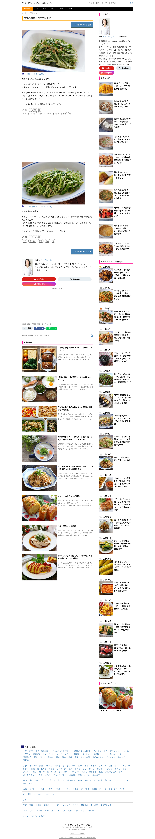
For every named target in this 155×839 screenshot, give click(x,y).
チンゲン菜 (61, 769)
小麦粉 (94, 789)
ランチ (43, 757)
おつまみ (125, 751)
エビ (57, 811)
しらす (32, 811)
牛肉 (25, 780)
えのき (47, 775)
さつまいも (71, 766)
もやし (117, 769)
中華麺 (75, 789)
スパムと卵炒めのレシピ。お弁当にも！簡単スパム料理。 (122, 606)
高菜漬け (84, 805)
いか (47, 811)
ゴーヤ (42, 772)
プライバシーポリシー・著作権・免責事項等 (77, 838)
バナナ (26, 816)
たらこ (83, 811)
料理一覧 (27, 9)
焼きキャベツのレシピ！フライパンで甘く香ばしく (122, 175)
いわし (40, 811)
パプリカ (108, 766)
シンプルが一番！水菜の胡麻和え (38, 207)
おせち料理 (85, 757)
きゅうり (49, 766)
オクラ (121, 772)
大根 (41, 766)
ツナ (76, 811)
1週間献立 (27, 757)
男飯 (70, 757)
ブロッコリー (64, 772)
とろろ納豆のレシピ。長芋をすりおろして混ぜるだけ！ (122, 139)
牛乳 (29, 794)
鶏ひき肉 (108, 780)
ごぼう (109, 769)
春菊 (70, 769)
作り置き (97, 751)
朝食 (36, 757)
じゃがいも (59, 766)
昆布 (64, 811)
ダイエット (110, 757)
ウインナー (27, 783)
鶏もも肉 (71, 780)
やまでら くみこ (47, 260)
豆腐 (31, 805)
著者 (70, 9)
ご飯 (25, 789)
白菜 (33, 769)
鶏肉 (37, 780)
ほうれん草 (41, 769)
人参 (25, 766)
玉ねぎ (93, 766)
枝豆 (101, 772)
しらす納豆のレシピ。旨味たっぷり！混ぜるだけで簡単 (122, 103)
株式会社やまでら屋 (84, 827)
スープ (59, 754)
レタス (26, 769)
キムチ (75, 805)
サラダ (120, 754)
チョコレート (28, 800)
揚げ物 (112, 754)
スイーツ (61, 9)
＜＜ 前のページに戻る (82, 25)
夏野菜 (26, 760)
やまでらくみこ (109, 37)
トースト (41, 789)
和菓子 (76, 754)
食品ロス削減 (97, 757)
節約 (105, 751)
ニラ (35, 772)
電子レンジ (114, 751)
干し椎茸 (94, 805)
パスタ (58, 789)
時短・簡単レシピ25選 (67, 526)
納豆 (25, 805)
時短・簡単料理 (42, 751)
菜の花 (77, 769)
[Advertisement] (57, 138)
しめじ (39, 775)
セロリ (91, 769)
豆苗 (124, 769)
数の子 (91, 811)
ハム (116, 780)
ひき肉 (88, 780)
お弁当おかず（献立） (60, 751)
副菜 (44, 9)
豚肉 (31, 780)
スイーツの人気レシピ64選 (69, 496)
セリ (84, 769)
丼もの (104, 754)
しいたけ (56, 775)
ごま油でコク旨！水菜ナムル (36, 74)
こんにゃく (65, 805)
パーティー (86, 754)
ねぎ (86, 766)
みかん (34, 816)
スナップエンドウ (89, 772)
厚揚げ (46, 805)
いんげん (75, 772)
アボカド (26, 772)
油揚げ (38, 805)
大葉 (80, 775)
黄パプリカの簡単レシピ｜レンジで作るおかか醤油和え (122, 86)
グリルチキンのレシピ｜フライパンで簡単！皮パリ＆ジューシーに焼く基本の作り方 (122, 504)
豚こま (44, 780)
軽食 (58, 757)
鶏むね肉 (61, 780)
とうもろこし (28, 775)
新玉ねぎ (96, 775)
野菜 (76, 757)
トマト (117, 766)
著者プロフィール (77, 834)
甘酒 (87, 789)
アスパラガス (110, 772)
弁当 (52, 9)
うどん (50, 789)
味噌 (122, 789)
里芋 (80, 766)
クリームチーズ (51, 794)
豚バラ (52, 780)
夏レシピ (121, 757)
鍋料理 (96, 754)
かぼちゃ (100, 769)
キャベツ (126, 766)
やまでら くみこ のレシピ (37, 2)
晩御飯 (51, 757)
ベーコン (124, 780)
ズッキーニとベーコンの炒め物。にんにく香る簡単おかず (122, 246)
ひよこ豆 (55, 805)
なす (100, 766)
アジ (25, 811)
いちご (42, 816)
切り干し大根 (106, 805)
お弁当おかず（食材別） (81, 751)
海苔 (70, 811)
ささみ (80, 780)
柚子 (64, 775)
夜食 (64, 757)
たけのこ (72, 775)
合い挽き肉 (97, 780)
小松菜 (51, 769)
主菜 (36, 9)
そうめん (66, 789)
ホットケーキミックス (108, 789)
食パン (32, 789)
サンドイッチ (48, 754)
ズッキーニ (51, 772)
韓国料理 (36, 754)
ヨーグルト (38, 794)
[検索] (131, 3)
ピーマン (33, 766)
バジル (87, 775)
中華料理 (26, 754)
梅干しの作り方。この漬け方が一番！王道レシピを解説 (122, 648)
